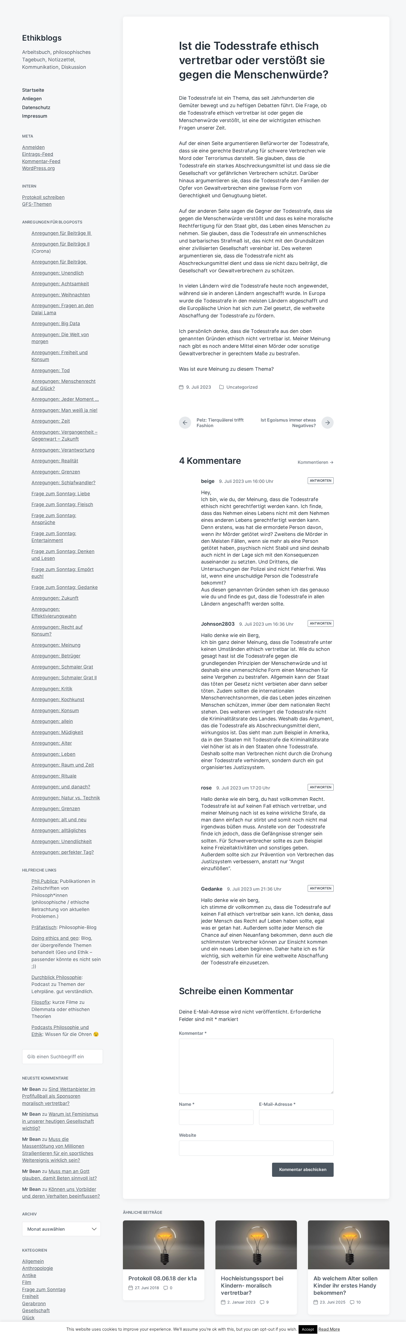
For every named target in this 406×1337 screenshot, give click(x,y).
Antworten (320, 480)
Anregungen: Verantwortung (62, 450)
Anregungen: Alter (51, 743)
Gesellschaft (36, 1310)
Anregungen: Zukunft (54, 598)
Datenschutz (36, 107)
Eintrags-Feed (37, 154)
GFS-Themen (37, 204)
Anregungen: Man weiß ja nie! (64, 410)
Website (187, 1135)
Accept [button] (308, 1329)
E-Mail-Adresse (277, 1104)
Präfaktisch (43, 927)
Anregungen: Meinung (55, 645)
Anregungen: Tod (50, 370)
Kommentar (193, 1033)
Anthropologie (37, 1268)
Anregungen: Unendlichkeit (61, 841)
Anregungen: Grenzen (55, 472)
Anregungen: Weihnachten (60, 295)
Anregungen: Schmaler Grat (62, 667)
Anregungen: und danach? (60, 786)
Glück (28, 1317)
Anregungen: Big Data (55, 323)
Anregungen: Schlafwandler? (63, 482)
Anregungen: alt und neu (58, 819)
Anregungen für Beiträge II (60, 244)
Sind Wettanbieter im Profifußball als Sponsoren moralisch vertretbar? (58, 1096)
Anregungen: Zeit (50, 421)
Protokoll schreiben (43, 197)
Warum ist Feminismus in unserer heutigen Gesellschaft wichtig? (60, 1121)
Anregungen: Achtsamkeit (60, 283)
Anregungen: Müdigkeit (57, 732)
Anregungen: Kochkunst (57, 699)
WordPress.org (38, 168)
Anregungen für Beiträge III (61, 233)
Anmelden (33, 147)
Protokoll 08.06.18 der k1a (162, 1278)
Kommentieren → (316, 462)
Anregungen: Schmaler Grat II (64, 677)
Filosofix (40, 1002)
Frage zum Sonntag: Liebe (60, 493)
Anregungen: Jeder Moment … (65, 399)
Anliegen (32, 98)
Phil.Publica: (45, 881)
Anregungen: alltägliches (58, 830)
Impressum (34, 116)
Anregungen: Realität (54, 461)
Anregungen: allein (52, 721)
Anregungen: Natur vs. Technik (65, 798)
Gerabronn (34, 1303)
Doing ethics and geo (54, 938)
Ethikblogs (42, 38)
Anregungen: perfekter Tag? (62, 852)
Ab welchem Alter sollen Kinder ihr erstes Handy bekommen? (345, 1285)
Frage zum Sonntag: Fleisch (62, 504)
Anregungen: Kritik (51, 688)
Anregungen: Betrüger (55, 656)
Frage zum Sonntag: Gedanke (64, 587)
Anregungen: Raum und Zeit (62, 765)
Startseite (33, 90)
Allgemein (33, 1261)
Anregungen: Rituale (54, 776)
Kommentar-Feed (41, 161)
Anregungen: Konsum (55, 710)
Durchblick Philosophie (56, 977)
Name (187, 1104)
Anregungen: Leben (53, 754)
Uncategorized (242, 387)
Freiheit (30, 1296)
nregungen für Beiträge (61, 262)
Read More (329, 1329)
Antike (29, 1275)
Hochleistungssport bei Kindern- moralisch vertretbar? (252, 1285)
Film (26, 1282)
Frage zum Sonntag (43, 1289)
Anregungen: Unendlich (57, 273)
